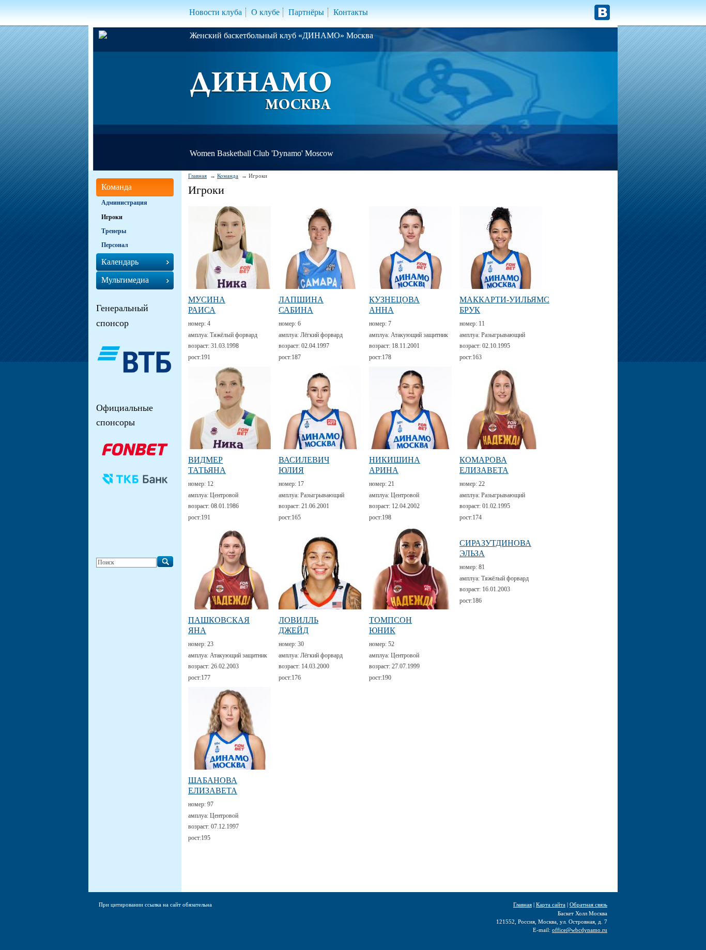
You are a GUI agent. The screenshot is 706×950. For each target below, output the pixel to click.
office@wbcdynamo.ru (579, 930)
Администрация (124, 202)
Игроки (111, 217)
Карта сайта (550, 904)
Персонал (114, 245)
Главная (197, 176)
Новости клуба (215, 12)
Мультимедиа (125, 279)
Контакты (350, 12)
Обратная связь (588, 904)
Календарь (120, 261)
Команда (227, 176)
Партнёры (306, 12)
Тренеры (113, 231)
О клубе (265, 12)
